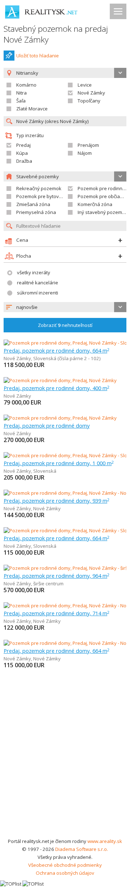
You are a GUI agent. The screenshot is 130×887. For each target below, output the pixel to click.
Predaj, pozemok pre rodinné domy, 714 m (56, 613)
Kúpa (22, 153)
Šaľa (21, 100)
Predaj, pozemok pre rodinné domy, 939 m (56, 500)
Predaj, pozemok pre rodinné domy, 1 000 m (59, 463)
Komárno (26, 85)
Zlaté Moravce (32, 108)
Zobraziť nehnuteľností (65, 325)
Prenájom (88, 145)
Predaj (23, 145)
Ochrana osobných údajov (65, 873)
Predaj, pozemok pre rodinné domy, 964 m (56, 575)
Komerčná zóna (95, 204)
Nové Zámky (91, 92)
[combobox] (65, 307)
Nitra (21, 92)
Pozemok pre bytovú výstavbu (49, 196)
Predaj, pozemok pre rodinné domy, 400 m (56, 388)
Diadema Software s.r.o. (81, 849)
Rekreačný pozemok (38, 188)
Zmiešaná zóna (33, 204)
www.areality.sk (104, 841)
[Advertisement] (65, 769)
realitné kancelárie (37, 282)
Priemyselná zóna (36, 212)
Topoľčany (89, 100)
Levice (85, 85)
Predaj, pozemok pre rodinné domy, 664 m (56, 350)
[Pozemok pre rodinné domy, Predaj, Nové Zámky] (60, 380)
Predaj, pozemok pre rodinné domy (47, 425)
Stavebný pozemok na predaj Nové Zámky (56, 34)
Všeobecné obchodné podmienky (65, 865)
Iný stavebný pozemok (102, 212)
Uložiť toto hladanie (37, 55)
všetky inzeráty (33, 272)
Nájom (85, 153)
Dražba (24, 161)
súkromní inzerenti (37, 292)
